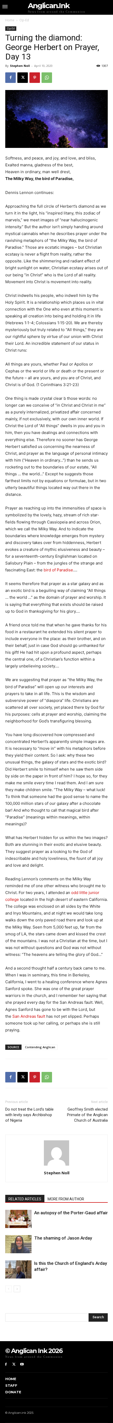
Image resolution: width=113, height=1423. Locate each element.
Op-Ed (24, 20)
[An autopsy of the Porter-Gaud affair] (18, 1219)
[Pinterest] (34, 77)
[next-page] (17, 1289)
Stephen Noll (20, 66)
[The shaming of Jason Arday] (18, 1244)
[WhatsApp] (47, 77)
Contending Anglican (40, 1047)
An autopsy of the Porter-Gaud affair (71, 1212)
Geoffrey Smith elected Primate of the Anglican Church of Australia (87, 1115)
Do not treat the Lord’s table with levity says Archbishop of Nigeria (29, 1115)
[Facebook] (10, 77)
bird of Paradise (58, 569)
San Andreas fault (28, 1016)
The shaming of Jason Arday (63, 1238)
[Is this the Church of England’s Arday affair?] (18, 1269)
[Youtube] (22, 1364)
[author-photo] (56, 1165)
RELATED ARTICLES (24, 1199)
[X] (22, 77)
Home (9, 20)
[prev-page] (8, 1289)
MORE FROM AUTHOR (66, 1199)
